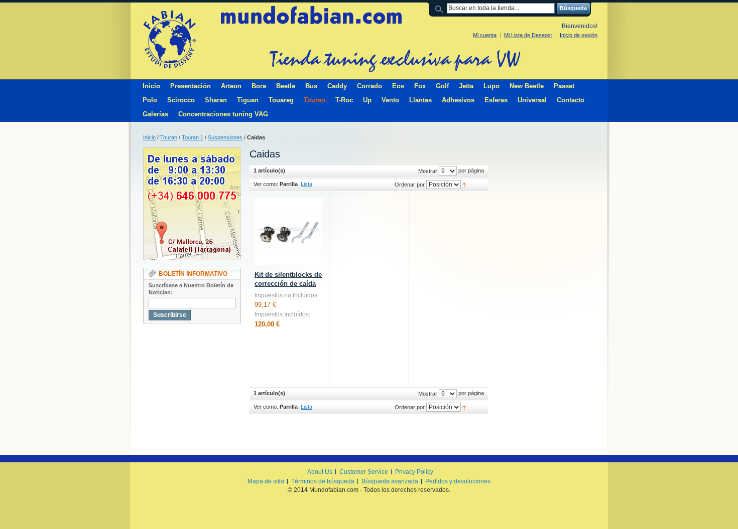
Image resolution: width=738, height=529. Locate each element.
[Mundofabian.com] (169, 39)
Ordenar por (410, 185)
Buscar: (441, 8)
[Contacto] (192, 151)
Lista (306, 184)
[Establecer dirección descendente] (464, 185)
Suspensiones (225, 137)
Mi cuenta (485, 35)
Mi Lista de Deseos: (528, 35)
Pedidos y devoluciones (457, 481)
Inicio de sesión (578, 35)
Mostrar (427, 171)
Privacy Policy (414, 471)
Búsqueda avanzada (389, 481)
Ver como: (266, 184)
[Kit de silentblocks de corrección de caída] (288, 231)
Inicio (149, 137)
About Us (319, 471)
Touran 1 (192, 137)
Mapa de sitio (266, 481)
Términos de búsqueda (322, 481)
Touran (168, 137)
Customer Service (363, 471)
